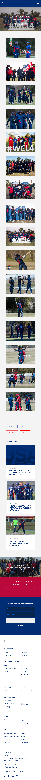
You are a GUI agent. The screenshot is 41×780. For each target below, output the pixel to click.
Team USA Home (9, 687)
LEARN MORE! (20, 590)
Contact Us (25, 666)
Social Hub (24, 723)
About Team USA (27, 691)
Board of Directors (10, 733)
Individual (7, 652)
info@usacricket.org (10, 767)
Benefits (24, 653)
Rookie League (9, 704)
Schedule (7, 690)
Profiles (23, 688)
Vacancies (24, 743)
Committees (8, 742)
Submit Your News (10, 668)
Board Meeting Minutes (12, 736)
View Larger (21, 46)
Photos (6, 720)
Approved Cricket (27, 674)
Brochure (24, 656)
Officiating (24, 704)
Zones (6, 672)
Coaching (7, 707)
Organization (8, 655)
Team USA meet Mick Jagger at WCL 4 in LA (20, 567)
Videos (6, 723)
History (23, 733)
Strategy (24, 736)
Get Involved (8, 700)
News (6, 665)
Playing (23, 701)
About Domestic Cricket (26, 670)
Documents (8, 739)
